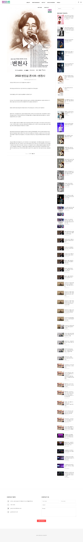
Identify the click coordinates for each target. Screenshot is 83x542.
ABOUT (28, 2)
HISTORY (40, 7)
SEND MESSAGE (41, 520)
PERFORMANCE (36, 2)
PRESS (58, 2)
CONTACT (46, 7)
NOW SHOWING (51, 2)
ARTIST (43, 2)
